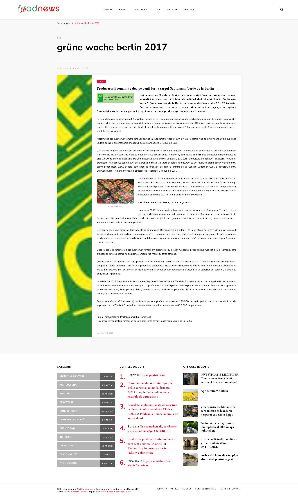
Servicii (123, 9)
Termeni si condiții (230, 489)
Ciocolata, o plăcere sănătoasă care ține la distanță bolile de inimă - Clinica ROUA (152, 409)
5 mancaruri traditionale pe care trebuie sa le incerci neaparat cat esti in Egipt (218, 410)
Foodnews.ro (88, 489)
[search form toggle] (281, 9)
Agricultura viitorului (214, 391)
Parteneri (141, 9)
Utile (157, 9)
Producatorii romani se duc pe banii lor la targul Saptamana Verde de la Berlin (155, 88)
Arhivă (175, 489)
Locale (101, 81)
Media (170, 9)
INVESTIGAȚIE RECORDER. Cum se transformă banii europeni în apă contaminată (220, 378)
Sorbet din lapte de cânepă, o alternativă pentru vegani (219, 457)
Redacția (162, 489)
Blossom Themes (79, 491)
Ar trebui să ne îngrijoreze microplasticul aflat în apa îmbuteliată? (217, 427)
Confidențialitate (122, 491)
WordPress (107, 491)
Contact (189, 9)
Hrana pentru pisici (152, 375)
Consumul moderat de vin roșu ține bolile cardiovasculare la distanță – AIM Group (150, 387)
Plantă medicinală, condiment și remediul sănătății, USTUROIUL (220, 443)
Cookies (187, 489)
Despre (108, 9)
